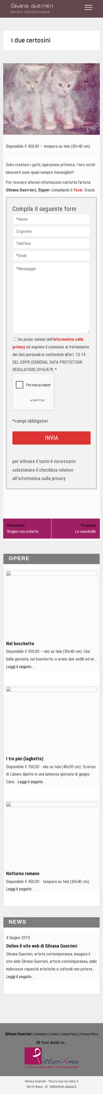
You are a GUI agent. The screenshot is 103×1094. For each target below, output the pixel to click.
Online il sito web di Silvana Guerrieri (41, 946)
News (17, 922)
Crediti (54, 1034)
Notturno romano (22, 873)
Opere (19, 558)
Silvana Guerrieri (32, 6)
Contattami (41, 1034)
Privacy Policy (89, 1034)
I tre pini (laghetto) (24, 758)
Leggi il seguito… (20, 666)
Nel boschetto (20, 643)
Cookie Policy (69, 1034)
